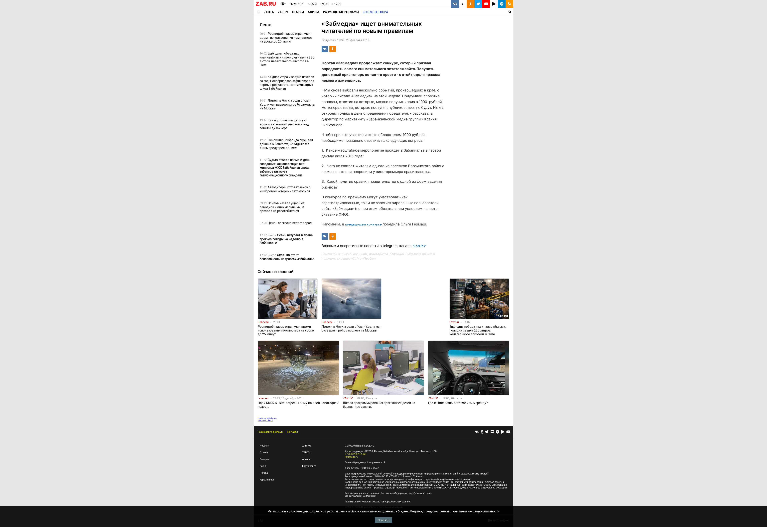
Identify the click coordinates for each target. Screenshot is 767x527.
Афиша (313, 12)
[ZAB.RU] (266, 5)
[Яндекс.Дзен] (492, 432)
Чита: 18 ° (296, 4)
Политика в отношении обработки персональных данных (377, 501)
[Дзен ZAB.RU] (463, 4)
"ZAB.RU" (419, 246)
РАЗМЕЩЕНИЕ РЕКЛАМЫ (341, 12)
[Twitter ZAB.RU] (478, 4)
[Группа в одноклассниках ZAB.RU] (470, 4)
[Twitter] (487, 432)
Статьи (298, 12)
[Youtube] (508, 432)
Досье (263, 466)
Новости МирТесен (267, 418)
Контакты (292, 432)
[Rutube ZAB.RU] (494, 4)
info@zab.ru (351, 457)
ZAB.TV (283, 12)
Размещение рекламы (270, 432)
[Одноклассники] (482, 432)
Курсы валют (267, 479)
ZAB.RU (306, 445)
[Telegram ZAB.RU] (502, 4)
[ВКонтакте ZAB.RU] (455, 4)
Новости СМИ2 (265, 420)
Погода (264, 472)
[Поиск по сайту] (451, 12)
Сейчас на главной (275, 271)
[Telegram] (497, 432)
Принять (383, 520)
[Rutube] (502, 432)
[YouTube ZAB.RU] (486, 4)
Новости (264, 445)
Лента (269, 12)
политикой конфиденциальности (475, 511)
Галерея (264, 459)
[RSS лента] (509, 4)
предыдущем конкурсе (363, 224)
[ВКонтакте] (477, 432)
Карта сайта (309, 466)
